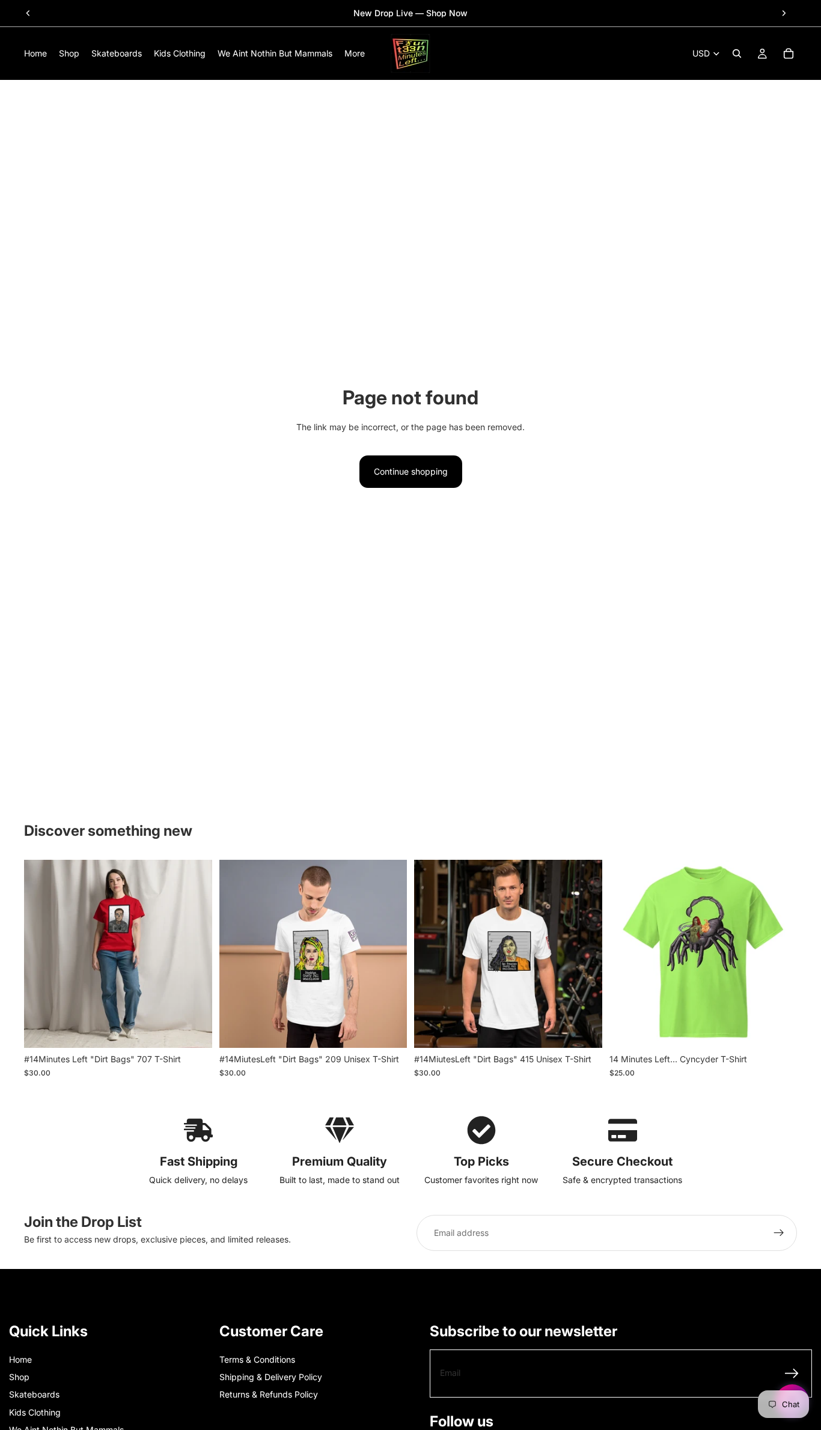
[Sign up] (779, 1233)
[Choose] (193, 1030)
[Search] (737, 53)
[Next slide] (784, 13)
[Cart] (788, 53)
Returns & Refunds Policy (268, 1394)
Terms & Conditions (257, 1359)
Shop (19, 1377)
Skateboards (34, 1394)
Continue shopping (411, 471)
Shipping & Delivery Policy (270, 1377)
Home (20, 1359)
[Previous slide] (28, 13)
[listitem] (354, 53)
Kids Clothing (35, 1412)
